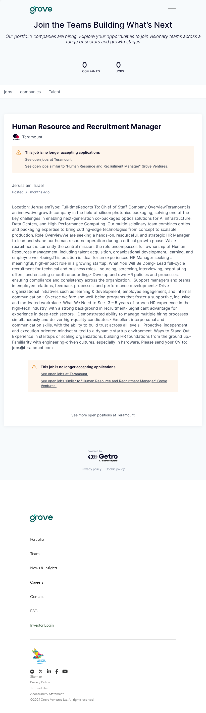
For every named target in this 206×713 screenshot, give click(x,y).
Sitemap (36, 676)
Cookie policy (115, 469)
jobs (8, 91)
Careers (36, 582)
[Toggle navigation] (172, 10)
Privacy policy (91, 469)
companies (30, 91)
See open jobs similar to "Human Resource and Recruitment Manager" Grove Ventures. (96, 166)
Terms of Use (39, 688)
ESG (33, 611)
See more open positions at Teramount (103, 415)
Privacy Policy (40, 682)
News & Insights (43, 568)
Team (34, 553)
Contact (36, 596)
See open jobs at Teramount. (49, 159)
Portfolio (37, 539)
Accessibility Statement (47, 694)
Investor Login (42, 625)
